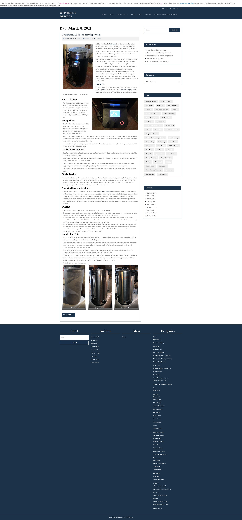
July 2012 (150, 210)
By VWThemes (128, 517)
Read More (69, 315)
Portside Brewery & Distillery (162, 368)
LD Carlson (149, 146)
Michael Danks (173, 146)
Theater (148, 14)
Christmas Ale (157, 339)
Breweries (156, 346)
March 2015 (151, 199)
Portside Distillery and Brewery (157, 61)
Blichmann (149, 105)
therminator (169, 170)
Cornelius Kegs (157, 409)
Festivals (155, 483)
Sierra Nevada (150, 166)
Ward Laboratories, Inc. (160, 454)
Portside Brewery (151, 158)
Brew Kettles (157, 399)
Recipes (155, 498)
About (111, 14)
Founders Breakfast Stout (153, 126)
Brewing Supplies (158, 432)
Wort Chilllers (162, 174)
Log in (124, 337)
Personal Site (122, 14)
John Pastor (173, 142)
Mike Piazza (157, 390)
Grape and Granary (151, 134)
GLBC (148, 130)
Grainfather (112, 44)
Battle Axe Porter (166, 101)
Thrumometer (157, 422)
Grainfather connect (172, 130)
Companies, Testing (159, 451)
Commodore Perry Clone (155, 58)
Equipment (156, 397)
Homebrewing (173, 138)
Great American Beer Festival (162, 489)
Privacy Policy (136, 14)
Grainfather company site (127, 89)
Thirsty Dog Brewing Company (162, 384)
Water (155, 425)
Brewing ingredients (162, 109)
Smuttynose (162, 166)
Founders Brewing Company (161, 355)
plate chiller (159, 154)
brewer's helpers (173, 105)
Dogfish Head (166, 118)
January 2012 (151, 213)
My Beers (156, 492)
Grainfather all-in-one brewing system (81, 34)
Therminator (157, 419)
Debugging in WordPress (186, 3)
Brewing (148, 109)
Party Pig (148, 154)
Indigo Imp (161, 142)
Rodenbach (158, 162)
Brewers (155, 388)
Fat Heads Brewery (159, 352)
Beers (155, 337)
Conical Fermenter (151, 118)
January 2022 (151, 193)
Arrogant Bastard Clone (160, 495)
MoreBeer (149, 150)
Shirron (168, 162)
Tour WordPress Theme (116, 517)
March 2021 (151, 196)
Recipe (148, 162)
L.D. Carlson (157, 438)
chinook (175, 109)
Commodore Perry (169, 113)
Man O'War (161, 146)
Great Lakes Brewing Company (155, 138)
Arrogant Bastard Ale (159, 380)
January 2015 (151, 201)
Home (104, 14)
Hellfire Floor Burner (159, 463)
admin (78, 38)
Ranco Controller (166, 158)
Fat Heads (149, 121)
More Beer (156, 445)
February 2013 (152, 207)
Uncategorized (157, 508)
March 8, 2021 (68, 38)
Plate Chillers (172, 154)
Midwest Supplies (158, 441)
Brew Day (160, 105)
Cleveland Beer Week (152, 113)
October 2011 (151, 216)
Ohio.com (169, 150)
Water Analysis (157, 428)
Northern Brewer (158, 448)
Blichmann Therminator (105, 191)
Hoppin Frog (150, 142)
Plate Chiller (157, 415)
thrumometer (150, 174)
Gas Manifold (170, 126)
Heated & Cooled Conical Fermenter (159, 53)
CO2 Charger (157, 402)
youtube (103, 89)
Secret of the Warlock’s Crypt (166, 14)
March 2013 (151, 204)
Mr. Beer (159, 150)
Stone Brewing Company (153, 170)
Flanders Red (160, 121)
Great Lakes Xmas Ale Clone (156, 50)
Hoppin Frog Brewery (159, 362)
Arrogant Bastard (151, 101)
